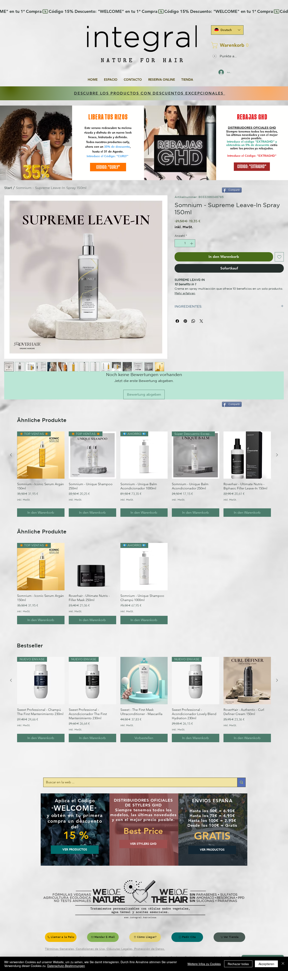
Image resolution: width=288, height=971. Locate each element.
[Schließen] (282, 964)
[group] (144, 474)
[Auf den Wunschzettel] (279, 257)
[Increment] (192, 243)
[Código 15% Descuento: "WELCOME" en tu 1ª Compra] (144, 11)
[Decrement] (177, 243)
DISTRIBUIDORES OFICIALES (248, 128)
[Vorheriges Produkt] (10, 454)
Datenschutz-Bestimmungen (66, 966)
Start (8, 188)
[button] (226, 45)
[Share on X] (201, 321)
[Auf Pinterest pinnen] (185, 321)
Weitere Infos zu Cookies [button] (204, 964)
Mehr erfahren (185, 293)
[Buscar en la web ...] (241, 782)
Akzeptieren (266, 964)
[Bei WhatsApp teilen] (193, 321)
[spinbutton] (184, 243)
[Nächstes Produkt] (277, 454)
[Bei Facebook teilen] (177, 321)
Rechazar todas (238, 964)
